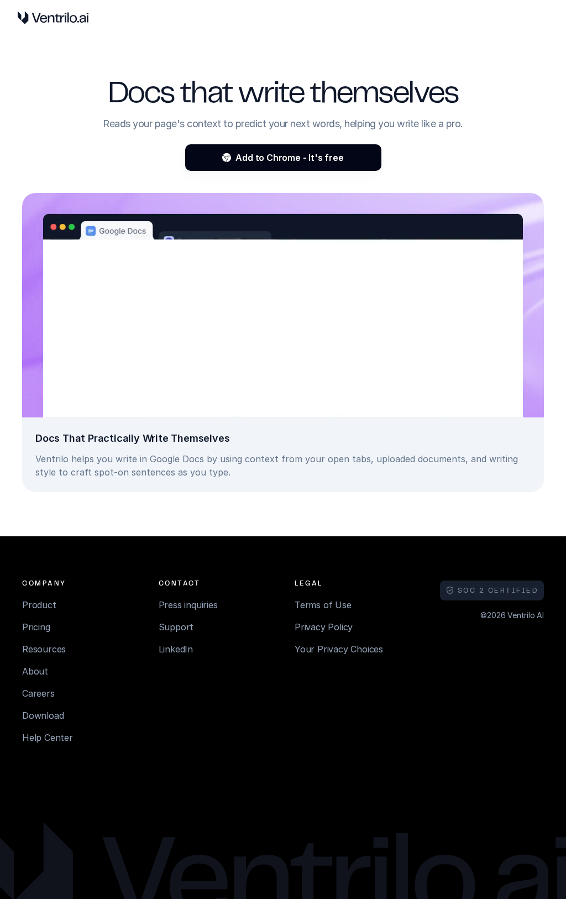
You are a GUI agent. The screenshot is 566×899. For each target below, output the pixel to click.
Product (39, 604)
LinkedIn (176, 649)
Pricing (36, 627)
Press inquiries (188, 604)
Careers (38, 693)
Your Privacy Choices (339, 649)
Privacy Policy (324, 627)
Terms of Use (323, 604)
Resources (44, 649)
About (35, 671)
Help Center (47, 737)
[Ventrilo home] (53, 17)
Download (43, 715)
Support (176, 627)
